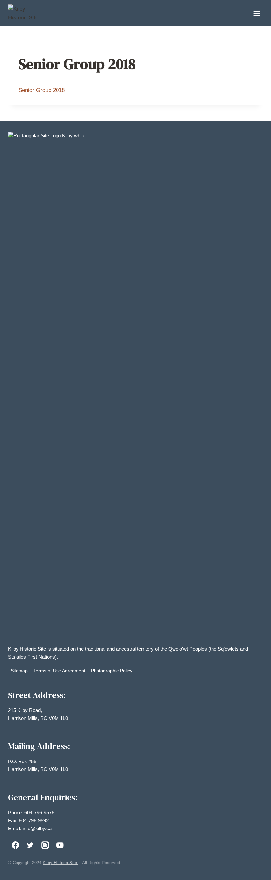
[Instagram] (45, 844)
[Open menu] (256, 13)
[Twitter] (30, 844)
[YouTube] (60, 844)
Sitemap (19, 670)
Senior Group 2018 (42, 90)
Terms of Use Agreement (59, 670)
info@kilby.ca (37, 828)
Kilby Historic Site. (60, 862)
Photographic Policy (111, 670)
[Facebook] (15, 844)
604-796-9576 (39, 812)
